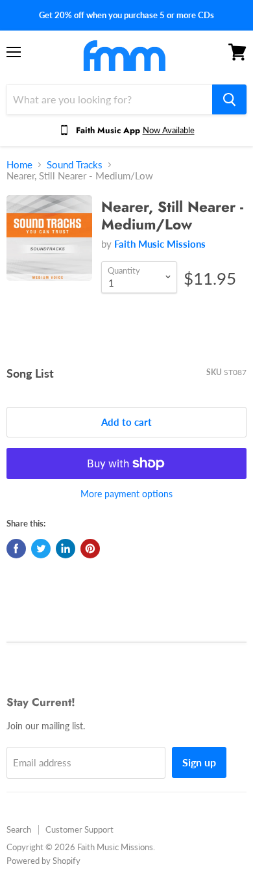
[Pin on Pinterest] (90, 548)
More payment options (126, 494)
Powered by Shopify (43, 860)
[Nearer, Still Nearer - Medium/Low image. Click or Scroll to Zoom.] (49, 244)
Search (18, 829)
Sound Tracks (74, 164)
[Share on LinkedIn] (65, 548)
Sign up (199, 762)
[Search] (229, 99)
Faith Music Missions (160, 244)
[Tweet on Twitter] (41, 548)
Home (19, 164)
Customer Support (79, 829)
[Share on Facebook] (16, 548)
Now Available (169, 130)
